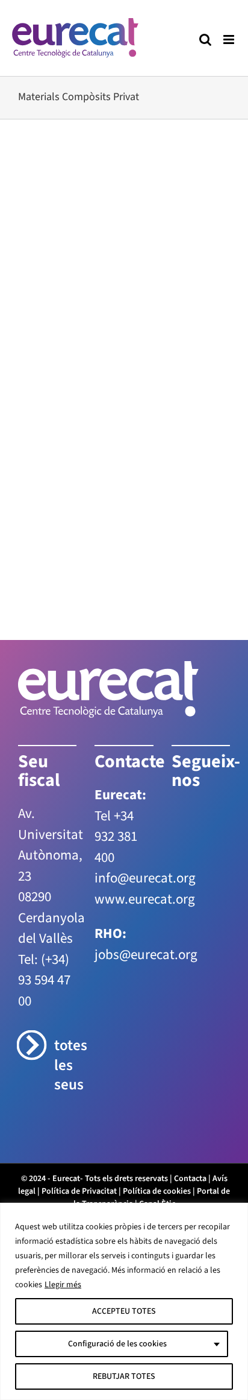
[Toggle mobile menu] (229, 39)
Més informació (62, 497)
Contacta (190, 1179)
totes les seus (65, 1065)
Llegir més (63, 1285)
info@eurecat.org (145, 878)
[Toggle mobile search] (205, 39)
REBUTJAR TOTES (124, 1376)
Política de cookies (157, 1191)
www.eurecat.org (145, 899)
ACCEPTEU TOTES (124, 1311)
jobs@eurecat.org (146, 954)
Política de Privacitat (79, 1191)
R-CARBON (65, 275)
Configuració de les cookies (117, 1344)
